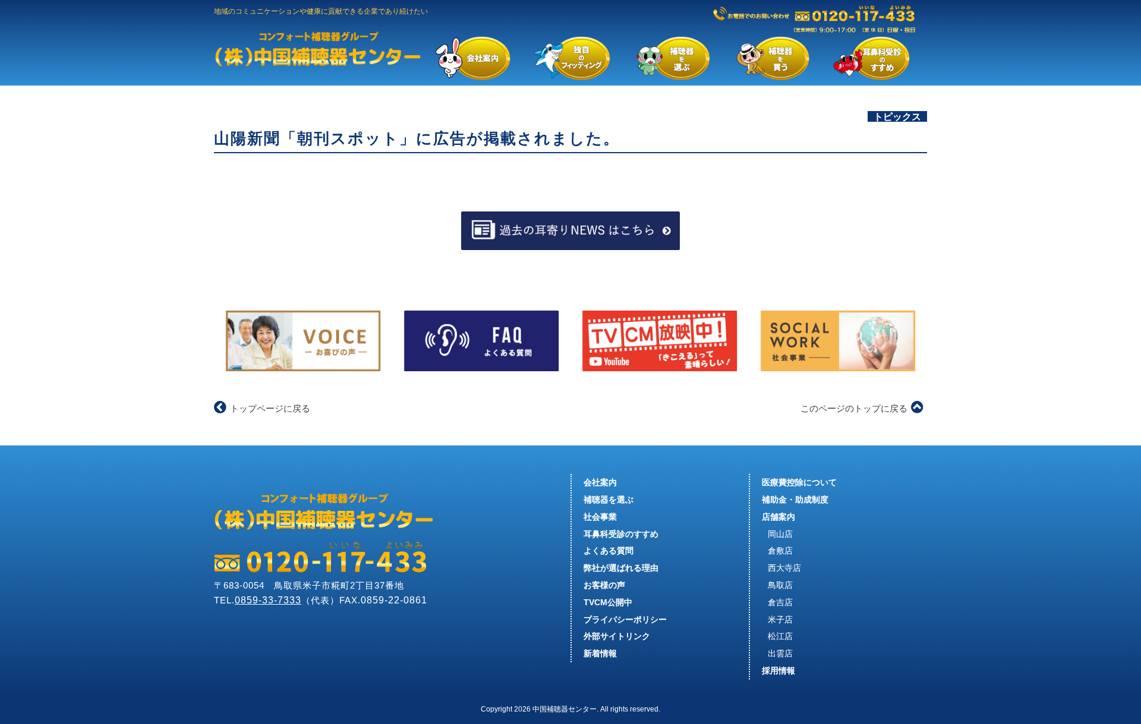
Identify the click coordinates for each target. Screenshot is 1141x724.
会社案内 (600, 482)
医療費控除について (799, 482)
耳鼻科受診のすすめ (621, 534)
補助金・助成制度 (795, 499)
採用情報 (778, 670)
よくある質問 (608, 550)
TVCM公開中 (608, 602)
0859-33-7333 (268, 600)
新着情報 (600, 653)
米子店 (780, 619)
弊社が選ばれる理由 (621, 568)
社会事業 (600, 516)
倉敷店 (780, 550)
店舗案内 (778, 516)
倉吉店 (780, 602)
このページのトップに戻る (853, 408)
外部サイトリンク (617, 636)
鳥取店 (780, 585)
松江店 (780, 636)
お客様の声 (604, 585)
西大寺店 (784, 568)
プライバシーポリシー (625, 619)
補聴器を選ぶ (608, 499)
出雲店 (780, 653)
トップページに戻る (270, 408)
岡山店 (780, 534)
